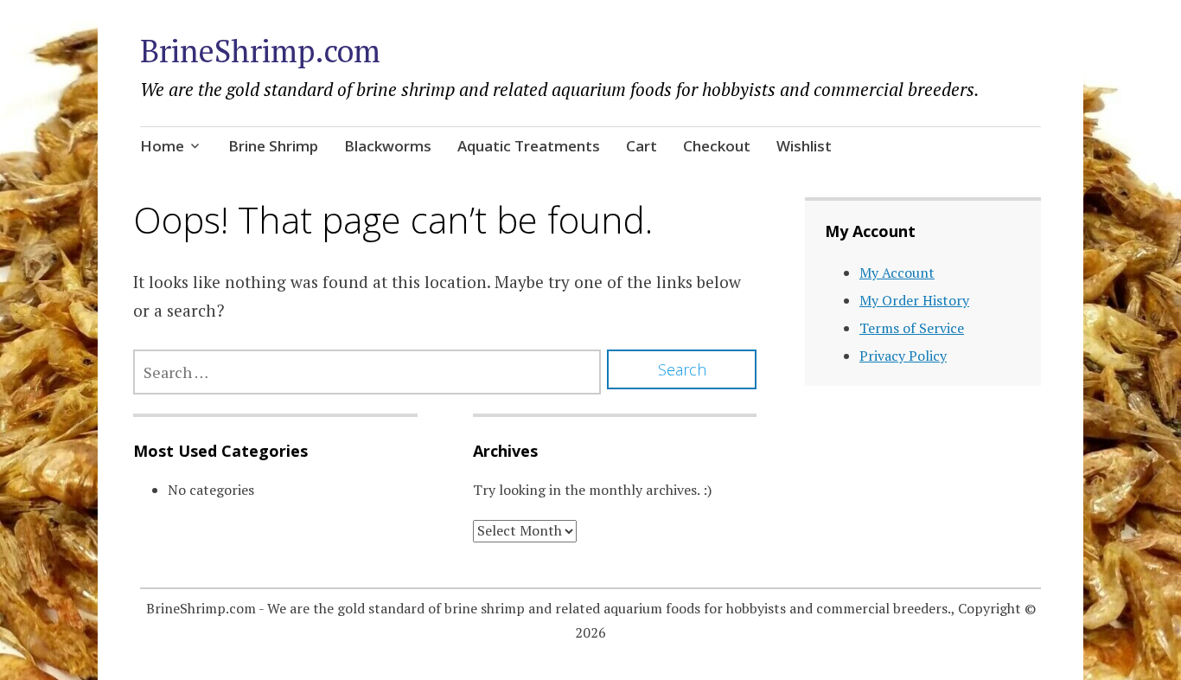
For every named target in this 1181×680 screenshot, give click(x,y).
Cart (641, 146)
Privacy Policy (903, 355)
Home (162, 146)
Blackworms (387, 146)
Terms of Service (911, 327)
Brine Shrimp (273, 146)
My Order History (914, 300)
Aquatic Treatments (528, 146)
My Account (897, 272)
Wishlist (804, 146)
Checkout (716, 146)
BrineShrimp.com (260, 50)
